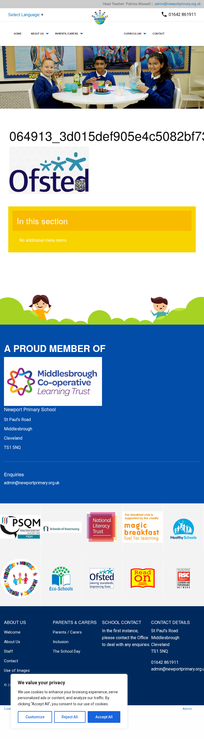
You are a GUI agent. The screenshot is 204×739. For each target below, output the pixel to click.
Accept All (104, 717)
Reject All (70, 717)
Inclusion (61, 641)
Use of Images (17, 670)
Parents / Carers (67, 632)
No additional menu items (43, 240)
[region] (69, 701)
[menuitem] (18, 33)
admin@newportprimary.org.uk (178, 3)
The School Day (66, 651)
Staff (8, 651)
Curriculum (132, 33)
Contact (158, 33)
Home (18, 33)
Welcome (12, 632)
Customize (35, 717)
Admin (187, 709)
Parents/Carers (66, 33)
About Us (37, 33)
